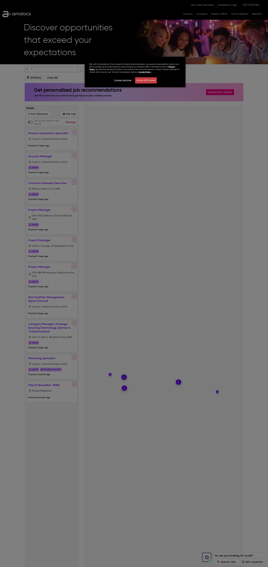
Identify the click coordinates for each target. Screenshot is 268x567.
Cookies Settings (123, 80)
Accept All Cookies (146, 80)
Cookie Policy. (144, 72)
